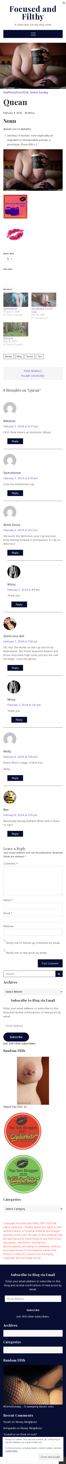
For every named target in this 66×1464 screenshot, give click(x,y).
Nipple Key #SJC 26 (15, 1106)
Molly (7, 751)
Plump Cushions (32, 375)
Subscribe (16, 1037)
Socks (29, 356)
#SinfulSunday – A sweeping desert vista (28, 1406)
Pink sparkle (33, 371)
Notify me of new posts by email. (26, 952)
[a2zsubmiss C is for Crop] (43, 300)
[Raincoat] (15, 329)
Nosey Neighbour (26, 1421)
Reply (15, 441)
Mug (19, 356)
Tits (40, 356)
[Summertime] (15, 300)
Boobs (8, 356)
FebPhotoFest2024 (16, 92)
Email (7, 913)
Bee (6, 809)
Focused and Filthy (33, 12)
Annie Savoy (11, 524)
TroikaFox (9, 1434)
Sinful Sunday (39, 92)
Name (8, 900)
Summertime (10, 308)
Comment (10, 863)
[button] (64, 2)
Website (8, 926)
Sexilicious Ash (13, 636)
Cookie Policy (11, 1451)
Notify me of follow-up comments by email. (33, 942)
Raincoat (8, 338)
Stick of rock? (28, 1434)
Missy (31, 112)
